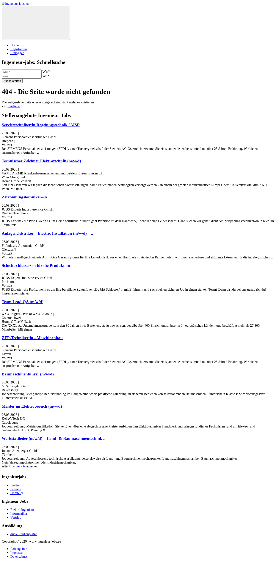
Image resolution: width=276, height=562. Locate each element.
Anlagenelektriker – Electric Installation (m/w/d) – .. (47, 233)
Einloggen (17, 53)
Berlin (14, 485)
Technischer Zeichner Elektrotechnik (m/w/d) (41, 161)
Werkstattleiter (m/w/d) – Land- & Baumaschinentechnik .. (53, 438)
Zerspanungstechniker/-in (24, 197)
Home (14, 45)
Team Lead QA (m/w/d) (22, 301)
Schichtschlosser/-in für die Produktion (36, 265)
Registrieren (18, 49)
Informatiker (18, 513)
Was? (46, 71)
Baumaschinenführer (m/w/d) (28, 374)
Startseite (14, 106)
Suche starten (12, 80)
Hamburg (16, 493)
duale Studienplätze (23, 534)
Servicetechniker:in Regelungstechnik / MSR (41, 125)
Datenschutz (18, 556)
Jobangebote (16, 466)
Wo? (45, 76)
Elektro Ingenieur (22, 509)
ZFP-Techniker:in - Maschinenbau (32, 338)
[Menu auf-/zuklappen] (36, 23)
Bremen (15, 489)
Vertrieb (15, 517)
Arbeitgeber (18, 549)
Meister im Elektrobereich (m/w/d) (32, 406)
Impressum (17, 552)
